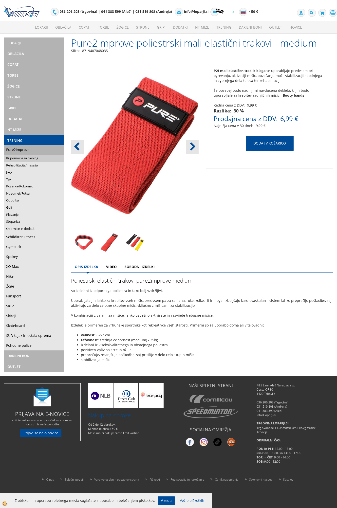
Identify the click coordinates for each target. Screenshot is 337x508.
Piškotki (155, 479)
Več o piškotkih (192, 500)
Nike (10, 276)
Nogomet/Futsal (18, 193)
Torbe (103, 27)
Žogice (122, 27)
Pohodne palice (19, 345)
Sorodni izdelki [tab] (140, 266)
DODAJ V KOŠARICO (269, 143)
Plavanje (12, 214)
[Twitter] (204, 442)
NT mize (202, 27)
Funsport (13, 296)
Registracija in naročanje (187, 479)
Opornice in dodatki (20, 228)
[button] (192, 147)
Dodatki (180, 27)
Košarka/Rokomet (19, 186)
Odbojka (12, 200)
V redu (166, 500)
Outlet (275, 27)
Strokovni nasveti (261, 479)
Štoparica (13, 221)
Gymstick (13, 246)
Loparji (41, 27)
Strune (143, 27)
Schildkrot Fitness (20, 237)
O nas (50, 479)
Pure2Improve (17, 149)
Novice (295, 27)
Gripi (161, 27)
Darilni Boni (250, 27)
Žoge (10, 286)
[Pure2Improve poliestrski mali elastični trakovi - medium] (84, 242)
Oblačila (63, 27)
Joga (9, 172)
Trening (223, 27)
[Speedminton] (210, 412)
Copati (85, 27)
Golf (9, 207)
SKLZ (10, 306)
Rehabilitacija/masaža (22, 165)
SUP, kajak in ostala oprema (28, 335)
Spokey (12, 256)
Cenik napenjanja (227, 479)
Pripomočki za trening (22, 158)
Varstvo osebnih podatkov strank (116, 479)
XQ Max (12, 266)
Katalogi (288, 479)
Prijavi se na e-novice (40, 433)
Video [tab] (111, 266)
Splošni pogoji (74, 479)
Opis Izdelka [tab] (86, 266)
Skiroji (11, 315)
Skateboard (15, 325)
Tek (8, 179)
